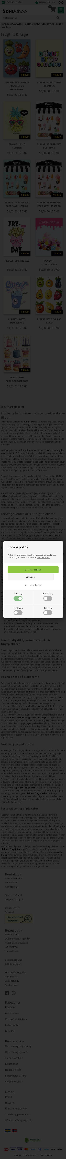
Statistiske (48, 608)
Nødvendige (18, 594)
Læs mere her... (43, 557)
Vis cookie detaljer (33, 585)
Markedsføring (47, 594)
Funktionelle (18, 608)
